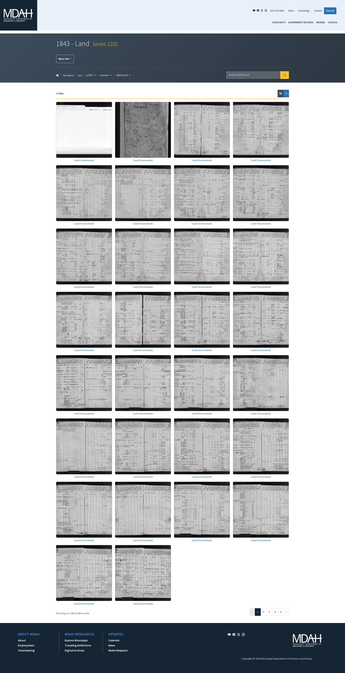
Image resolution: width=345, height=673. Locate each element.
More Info (64, 59)
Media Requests (118, 650)
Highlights (278, 22)
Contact (318, 10)
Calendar (114, 640)
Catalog (332, 22)
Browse (320, 22)
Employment (26, 645)
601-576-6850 (277, 10)
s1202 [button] (89, 75)
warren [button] (104, 75)
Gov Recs (68, 75)
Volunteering (26, 650)
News (291, 10)
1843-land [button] (122, 75)
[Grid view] (280, 93)
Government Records (300, 22)
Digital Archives (74, 650)
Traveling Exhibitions (78, 645)
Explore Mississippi (76, 640)
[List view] (286, 93)
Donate (330, 10)
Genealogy (304, 10)
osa (80, 75)
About (22, 640)
